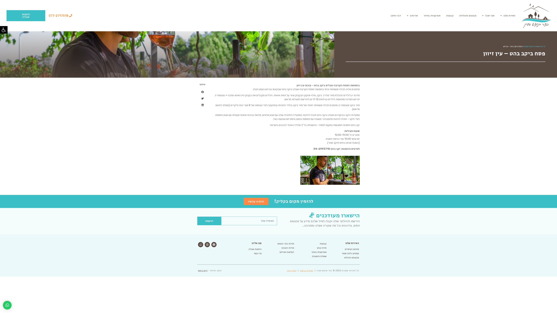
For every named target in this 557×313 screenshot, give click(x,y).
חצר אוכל (490, 15)
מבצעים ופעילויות (467, 15)
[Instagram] (207, 244)
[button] (60, 15)
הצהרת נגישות (306, 270)
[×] (7, 305)
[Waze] (200, 244)
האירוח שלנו (509, 15)
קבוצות (449, 15)
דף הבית (542, 46)
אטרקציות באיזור (432, 15)
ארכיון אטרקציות (530, 46)
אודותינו (414, 15)
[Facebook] (214, 244)
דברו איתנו (396, 15)
